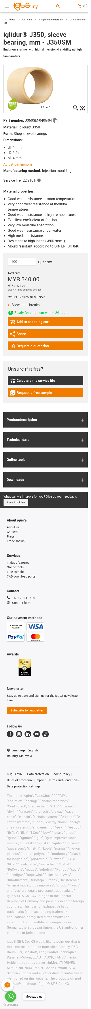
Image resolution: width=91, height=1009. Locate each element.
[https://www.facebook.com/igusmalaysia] (10, 734)
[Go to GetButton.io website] (11, 1005)
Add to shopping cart (30, 322)
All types (27, 19)
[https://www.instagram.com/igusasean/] (19, 734)
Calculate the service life (33, 381)
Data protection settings (23, 786)
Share (22, 334)
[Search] (58, 6)
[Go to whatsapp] (10, 996)
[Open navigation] (7, 6)
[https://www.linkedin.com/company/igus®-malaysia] (28, 734)
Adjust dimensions (17, 164)
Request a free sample (31, 393)
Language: (24, 750)
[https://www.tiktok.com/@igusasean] (45, 734)
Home (11, 19)
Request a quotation (29, 346)
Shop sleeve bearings (51, 19)
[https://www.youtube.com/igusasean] (36, 734)
